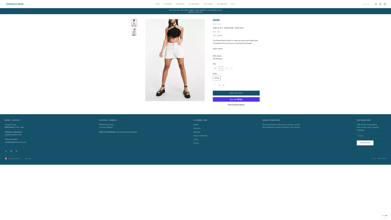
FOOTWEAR (180, 4)
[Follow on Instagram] (11, 151)
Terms (195, 139)
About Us (196, 128)
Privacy (196, 143)
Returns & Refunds (200, 136)
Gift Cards (208, 4)
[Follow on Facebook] (6, 151)
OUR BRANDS (222, 4)
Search (196, 125)
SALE (233, 4)
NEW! (158, 4)
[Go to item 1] (134, 23)
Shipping (196, 132)
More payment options (236, 104)
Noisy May (217, 24)
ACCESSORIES (194, 4)
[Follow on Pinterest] (16, 151)
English (366, 4)
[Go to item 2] (134, 32)
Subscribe (365, 143)
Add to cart (236, 93)
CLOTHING (168, 4)
